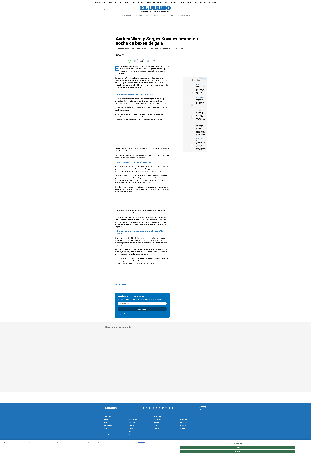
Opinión (131, 434)
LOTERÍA (156, 428)
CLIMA (156, 425)
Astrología (199, 97)
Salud (189, 2)
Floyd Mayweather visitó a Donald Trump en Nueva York (135, 94)
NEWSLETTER (183, 419)
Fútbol (171, 15)
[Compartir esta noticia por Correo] (148, 61)
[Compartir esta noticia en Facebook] (136, 61)
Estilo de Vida (205, 2)
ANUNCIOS (182, 428)
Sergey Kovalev (128, 288)
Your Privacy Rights (238, 443)
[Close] (308, 447)
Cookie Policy (141, 442)
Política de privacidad (145, 313)
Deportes (174, 2)
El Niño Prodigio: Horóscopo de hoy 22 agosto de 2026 (201, 102)
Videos (214, 2)
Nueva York (112, 2)
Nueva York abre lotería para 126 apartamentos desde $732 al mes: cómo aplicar (200, 90)
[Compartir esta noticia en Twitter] (142, 61)
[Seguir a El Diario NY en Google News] (159, 408)
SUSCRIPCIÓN (183, 422)
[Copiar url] (154, 61)
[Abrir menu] (104, 9)
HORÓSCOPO (183, 425)
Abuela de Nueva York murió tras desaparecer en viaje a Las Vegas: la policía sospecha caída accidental (201, 145)
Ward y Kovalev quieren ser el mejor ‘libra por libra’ (133, 162)
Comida (195, 2)
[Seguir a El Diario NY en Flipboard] (162, 408)
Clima (164, 15)
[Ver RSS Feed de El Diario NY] (172, 408)
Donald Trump (138, 15)
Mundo (133, 2)
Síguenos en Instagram (183, 15)
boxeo (167, 66)
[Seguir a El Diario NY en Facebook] (143, 408)
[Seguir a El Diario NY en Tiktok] (156, 408)
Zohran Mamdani (126, 15)
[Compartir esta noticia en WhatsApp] (130, 61)
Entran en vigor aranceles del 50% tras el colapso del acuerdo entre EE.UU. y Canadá (200, 116)
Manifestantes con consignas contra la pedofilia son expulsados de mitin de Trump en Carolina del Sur (200, 130)
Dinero (182, 2)
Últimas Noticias (100, 2)
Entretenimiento (162, 2)
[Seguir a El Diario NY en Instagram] (150, 408)
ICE (147, 15)
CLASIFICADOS (158, 419)
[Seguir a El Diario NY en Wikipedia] (166, 408)
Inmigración (150, 2)
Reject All (237, 447)
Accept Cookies (238, 451)
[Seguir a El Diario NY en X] (146, 408)
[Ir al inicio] (110, 408)
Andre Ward (140, 288)
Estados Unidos (123, 2)
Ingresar (206, 9)
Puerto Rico (155, 15)
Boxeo (129, 34)
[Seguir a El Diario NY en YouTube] (153, 408)
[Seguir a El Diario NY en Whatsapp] (169, 408)
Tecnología (106, 434)
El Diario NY (118, 34)
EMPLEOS (156, 422)
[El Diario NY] (155, 9)
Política (141, 2)
